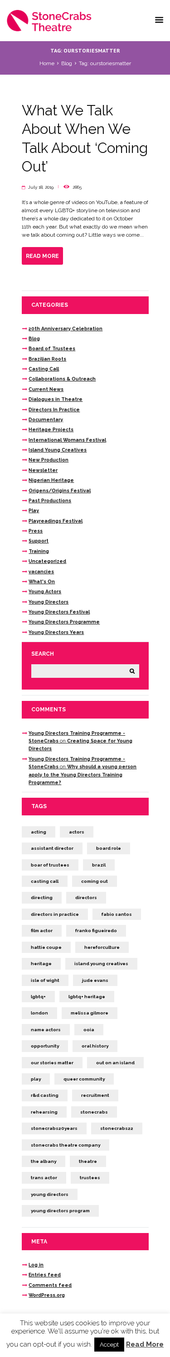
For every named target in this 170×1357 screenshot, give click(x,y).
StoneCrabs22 (116, 1128)
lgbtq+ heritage (86, 996)
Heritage (41, 963)
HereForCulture (102, 947)
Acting (38, 831)
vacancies (41, 571)
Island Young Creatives (58, 449)
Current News (46, 389)
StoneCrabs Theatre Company (65, 1145)
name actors (46, 1029)
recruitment (95, 1095)
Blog (66, 63)
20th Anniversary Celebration (65, 328)
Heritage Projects (51, 429)
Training (39, 551)
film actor (42, 930)
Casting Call (44, 368)
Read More (145, 1344)
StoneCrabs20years (54, 1128)
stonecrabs (94, 1111)
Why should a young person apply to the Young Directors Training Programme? (82, 774)
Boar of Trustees (50, 864)
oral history (95, 1045)
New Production (48, 459)
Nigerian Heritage (51, 480)
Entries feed (45, 1274)
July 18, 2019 (40, 187)
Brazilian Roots (47, 359)
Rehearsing (44, 1111)
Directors (86, 897)
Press (36, 530)
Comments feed (50, 1285)
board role (108, 848)
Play (34, 510)
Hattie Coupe (46, 947)
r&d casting (44, 1095)
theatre (88, 1161)
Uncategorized (47, 561)
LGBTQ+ (38, 996)
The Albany (43, 1161)
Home (46, 63)
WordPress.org (47, 1295)
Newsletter (43, 470)
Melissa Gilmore (89, 1012)
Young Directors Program (60, 1210)
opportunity (45, 1045)
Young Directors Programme (64, 621)
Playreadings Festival (56, 521)
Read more (42, 256)
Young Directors (48, 602)
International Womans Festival (67, 440)
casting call (44, 881)
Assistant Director (52, 848)
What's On (42, 581)
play (36, 1078)
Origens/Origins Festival (60, 490)
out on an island (115, 1062)
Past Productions (50, 500)
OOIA (88, 1029)
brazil (99, 864)
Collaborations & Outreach (62, 378)
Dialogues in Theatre (56, 399)
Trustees (90, 1177)
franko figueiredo (96, 930)
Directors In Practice (54, 409)
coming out (94, 881)
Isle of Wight (45, 980)
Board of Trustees (52, 348)
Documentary (46, 419)
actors (76, 831)
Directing (42, 897)
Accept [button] (109, 1344)
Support (39, 540)
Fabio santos (117, 914)
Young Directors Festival (59, 611)
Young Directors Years (56, 632)
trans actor (44, 1177)
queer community (84, 1078)
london (39, 1012)
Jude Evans (95, 980)
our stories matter (52, 1062)
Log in (36, 1264)
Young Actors (45, 591)
